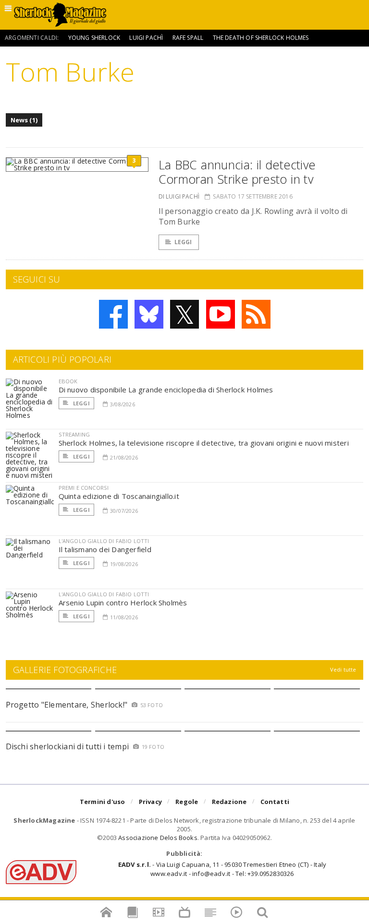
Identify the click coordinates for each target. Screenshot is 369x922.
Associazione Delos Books (157, 837)
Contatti (275, 801)
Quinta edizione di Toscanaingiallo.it (119, 496)
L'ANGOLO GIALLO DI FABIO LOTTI (104, 541)
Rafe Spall (188, 38)
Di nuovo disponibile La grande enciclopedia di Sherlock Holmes (166, 389)
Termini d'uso (102, 801)
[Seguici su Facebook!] (113, 314)
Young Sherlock (94, 38)
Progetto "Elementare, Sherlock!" (67, 704)
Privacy (150, 801)
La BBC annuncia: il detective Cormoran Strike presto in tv (237, 171)
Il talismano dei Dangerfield (105, 549)
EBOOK (68, 381)
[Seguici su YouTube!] (220, 314)
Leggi (183, 242)
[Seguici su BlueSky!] (149, 314)
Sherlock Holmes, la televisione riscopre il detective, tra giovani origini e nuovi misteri (204, 443)
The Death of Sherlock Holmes (261, 38)
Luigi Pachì (146, 38)
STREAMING (74, 434)
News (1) (24, 120)
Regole (186, 801)
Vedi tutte (343, 669)
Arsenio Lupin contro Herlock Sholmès (123, 602)
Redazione (229, 801)
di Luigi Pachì (179, 196)
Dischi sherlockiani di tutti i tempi (67, 746)
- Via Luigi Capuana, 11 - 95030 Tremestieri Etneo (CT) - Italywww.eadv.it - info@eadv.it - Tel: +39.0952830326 (222, 868)
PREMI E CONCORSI (84, 487)
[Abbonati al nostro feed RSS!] (256, 314)
